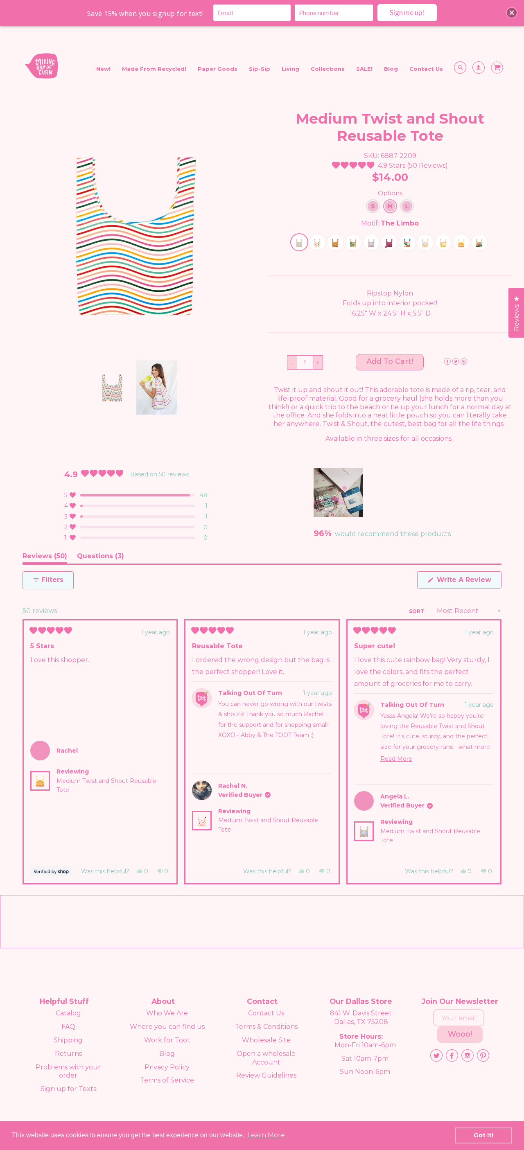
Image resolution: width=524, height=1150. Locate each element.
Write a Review (468, 582)
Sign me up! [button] (407, 12)
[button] (390, 165)
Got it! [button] (483, 1135)
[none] (112, 387)
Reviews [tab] (45, 558)
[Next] (491, 751)
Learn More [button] (266, 1135)
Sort (417, 611)
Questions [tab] (100, 558)
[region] (339, 492)
